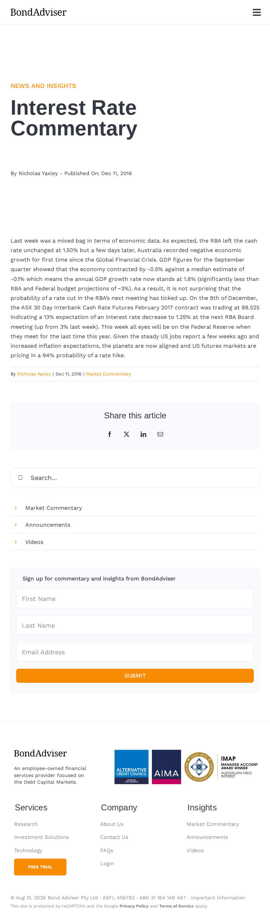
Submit (135, 675)
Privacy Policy (134, 906)
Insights (202, 807)
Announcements (47, 524)
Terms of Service (176, 906)
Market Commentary (108, 374)
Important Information (218, 897)
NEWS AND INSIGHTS (43, 85)
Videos (34, 542)
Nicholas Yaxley (38, 173)
